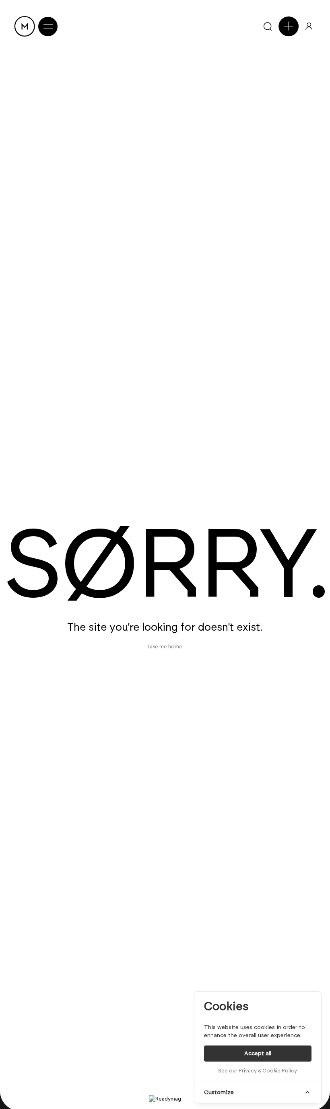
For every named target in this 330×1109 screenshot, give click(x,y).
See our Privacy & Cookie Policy (257, 1071)
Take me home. (165, 647)
